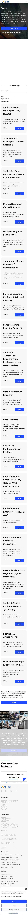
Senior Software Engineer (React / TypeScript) (12, 606)
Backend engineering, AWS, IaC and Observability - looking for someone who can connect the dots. (13, 243)
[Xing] (17, 791)
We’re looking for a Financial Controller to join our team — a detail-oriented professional (13, 644)
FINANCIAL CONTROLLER (10, 635)
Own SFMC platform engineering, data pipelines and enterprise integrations (13, 459)
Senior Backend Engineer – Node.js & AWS (13, 511)
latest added (5, 101)
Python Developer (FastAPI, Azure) (12, 205)
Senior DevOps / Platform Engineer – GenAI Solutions (13, 174)
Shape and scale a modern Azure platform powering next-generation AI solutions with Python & (14, 186)
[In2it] (14, 843)
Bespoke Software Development (10, 864)
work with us (14, 28)
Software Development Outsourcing (11, 855)
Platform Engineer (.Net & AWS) (12, 233)
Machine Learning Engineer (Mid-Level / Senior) (13, 297)
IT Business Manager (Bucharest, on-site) (13, 663)
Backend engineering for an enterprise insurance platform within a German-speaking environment (12, 153)
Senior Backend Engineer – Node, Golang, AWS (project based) (12, 481)
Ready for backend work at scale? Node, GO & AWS (12, 492)
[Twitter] (11, 791)
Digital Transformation (7, 867)
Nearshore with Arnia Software (10, 857)
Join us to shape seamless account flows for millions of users (12, 617)
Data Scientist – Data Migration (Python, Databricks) (14, 573)
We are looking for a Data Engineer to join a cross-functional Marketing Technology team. (14, 427)
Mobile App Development (8, 862)
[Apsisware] (14, 835)
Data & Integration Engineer (12, 393)
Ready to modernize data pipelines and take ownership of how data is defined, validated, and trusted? (13, 585)
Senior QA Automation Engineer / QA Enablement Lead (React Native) (12, 359)
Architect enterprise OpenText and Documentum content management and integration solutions (13, 276)
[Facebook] (1, 791)
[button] (26, 889)
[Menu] (25, 2)
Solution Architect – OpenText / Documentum (13, 264)
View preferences (14, 909)
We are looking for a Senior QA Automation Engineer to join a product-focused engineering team (13, 373)
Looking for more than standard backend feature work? (13, 521)
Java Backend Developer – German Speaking (13, 141)
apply (19, 128)
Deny (14, 905)
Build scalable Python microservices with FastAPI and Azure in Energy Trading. (13, 214)
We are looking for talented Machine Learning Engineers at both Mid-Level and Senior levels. (14, 308)
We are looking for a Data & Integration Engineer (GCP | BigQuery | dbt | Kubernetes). (12, 402)
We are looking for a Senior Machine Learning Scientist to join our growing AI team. (13, 335)
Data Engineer (10, 419)
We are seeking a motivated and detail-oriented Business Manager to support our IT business (13, 673)
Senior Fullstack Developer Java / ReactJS (11, 110)
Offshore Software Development (10, 860)
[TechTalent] (14, 839)
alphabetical (5, 99)
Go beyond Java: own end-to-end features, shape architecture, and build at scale (14, 121)
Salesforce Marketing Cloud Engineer (11, 448)
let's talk (14, 750)
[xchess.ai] (14, 847)
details (5, 128)
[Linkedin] (6, 791)
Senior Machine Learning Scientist (12, 326)
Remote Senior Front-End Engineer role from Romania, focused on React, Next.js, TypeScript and (12, 552)
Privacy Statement (13, 913)
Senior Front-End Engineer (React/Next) (12, 540)
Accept (14, 902)
